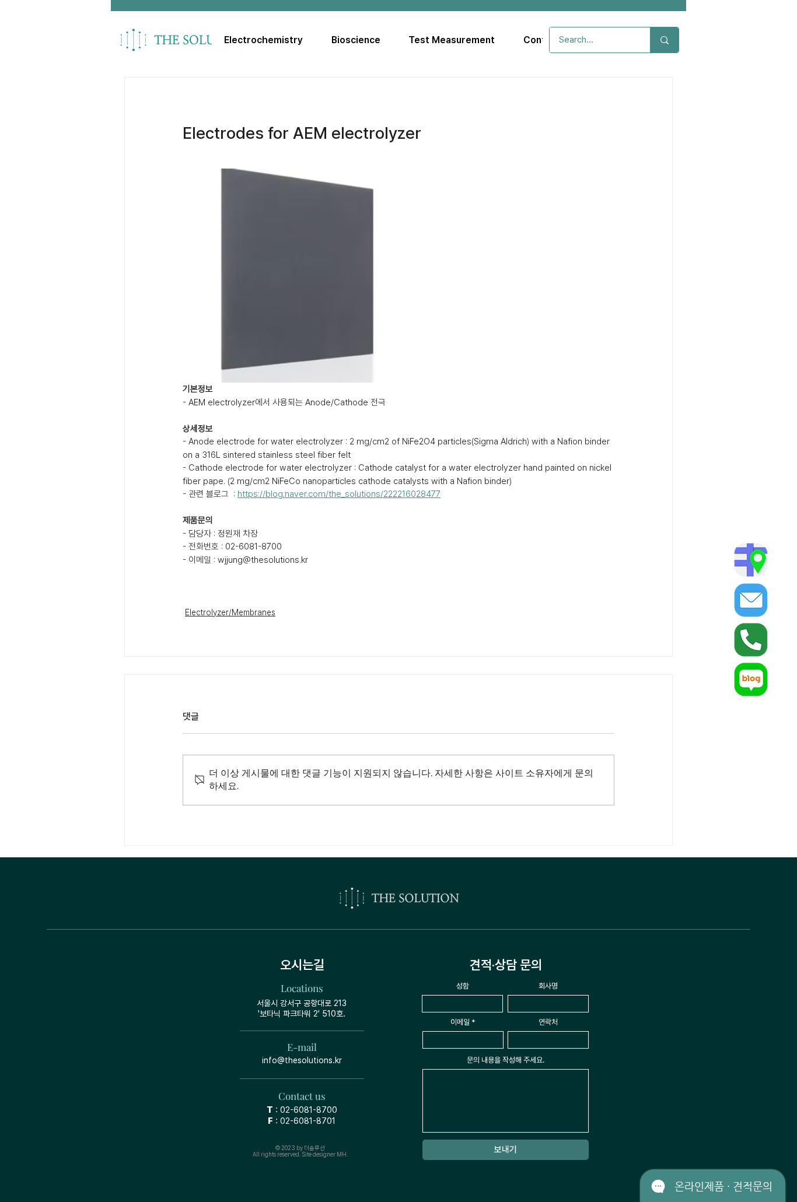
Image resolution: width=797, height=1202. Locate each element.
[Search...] (664, 39)
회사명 (548, 986)
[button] (264, 39)
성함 (462, 986)
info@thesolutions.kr (302, 1060)
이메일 (460, 1022)
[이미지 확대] (290, 276)
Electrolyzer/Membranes (230, 612)
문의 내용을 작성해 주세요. (505, 1060)
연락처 (548, 1022)
